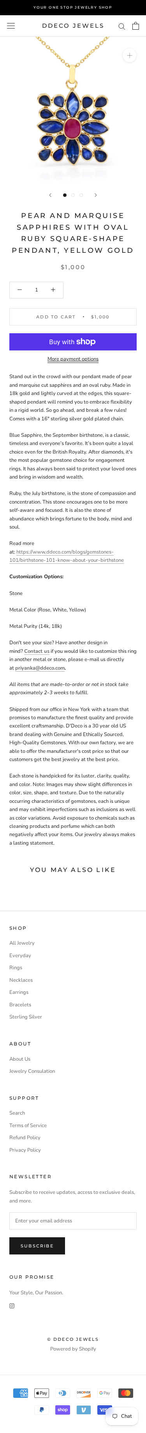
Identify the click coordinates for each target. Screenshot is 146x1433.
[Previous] (50, 195)
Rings (15, 967)
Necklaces (21, 980)
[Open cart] (135, 26)
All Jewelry (22, 943)
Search (17, 1113)
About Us (19, 1059)
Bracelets (20, 1004)
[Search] (121, 26)
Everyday (20, 955)
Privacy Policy (25, 1150)
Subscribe (37, 1246)
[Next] (96, 195)
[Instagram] (11, 1305)
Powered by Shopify (73, 1349)
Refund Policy (24, 1137)
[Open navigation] (11, 26)
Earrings (18, 992)
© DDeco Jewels (73, 1339)
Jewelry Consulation (32, 1071)
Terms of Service (28, 1125)
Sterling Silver (25, 1016)
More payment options (73, 359)
